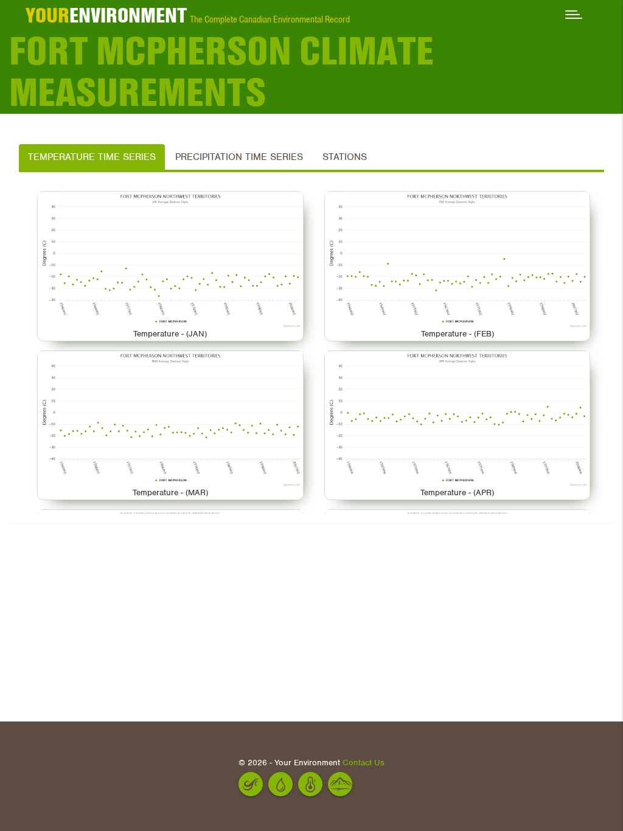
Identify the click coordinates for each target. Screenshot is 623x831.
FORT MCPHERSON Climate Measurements (221, 72)
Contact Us (364, 762)
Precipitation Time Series (239, 157)
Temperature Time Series (92, 157)
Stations (344, 157)
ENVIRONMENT (106, 15)
